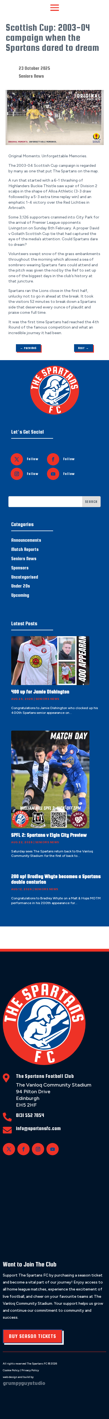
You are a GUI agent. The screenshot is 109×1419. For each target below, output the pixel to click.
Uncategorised (24, 577)
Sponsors (20, 568)
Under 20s (20, 586)
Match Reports (25, 549)
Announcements (26, 540)
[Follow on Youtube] (53, 474)
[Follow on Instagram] (17, 474)
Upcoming (20, 595)
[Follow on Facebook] (53, 459)
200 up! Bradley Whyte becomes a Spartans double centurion (56, 879)
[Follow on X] (17, 459)
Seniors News (31, 76)
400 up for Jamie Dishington (40, 692)
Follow (32, 459)
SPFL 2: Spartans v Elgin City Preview (49, 835)
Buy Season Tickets (32, 1336)
